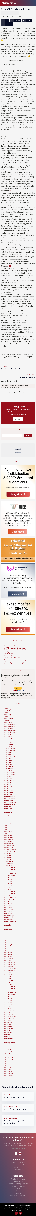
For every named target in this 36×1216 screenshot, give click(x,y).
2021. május (8, 834)
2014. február (8, 1006)
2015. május (8, 976)
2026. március (8, 719)
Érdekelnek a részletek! (18, 1148)
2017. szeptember (10, 921)
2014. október (8, 990)
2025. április (8, 740)
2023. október (8, 776)
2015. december (9, 963)
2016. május (8, 953)
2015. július (7, 972)
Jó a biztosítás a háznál (11, 654)
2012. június (8, 1046)
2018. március (8, 909)
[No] (34, 1209)
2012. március (8, 1052)
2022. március (8, 814)
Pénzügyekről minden (18, 1179)
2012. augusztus (9, 1042)
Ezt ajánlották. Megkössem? (13, 664)
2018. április (8, 907)
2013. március (8, 1028)
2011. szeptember (10, 1064)
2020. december (9, 844)
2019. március (8, 885)
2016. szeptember (10, 945)
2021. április (8, 836)
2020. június (8, 855)
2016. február (8, 959)
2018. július (7, 901)
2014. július (7, 996)
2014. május (8, 1000)
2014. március (8, 1004)
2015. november (9, 965)
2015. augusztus (9, 970)
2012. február (8, 1054)
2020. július (7, 854)
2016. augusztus (9, 947)
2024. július (7, 758)
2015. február (8, 982)
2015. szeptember (10, 968)
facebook (18, 449)
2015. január (8, 984)
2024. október (8, 752)
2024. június (8, 760)
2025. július (7, 734)
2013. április (8, 1026)
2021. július (7, 830)
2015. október (8, 967)
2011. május (8, 1072)
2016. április (8, 955)
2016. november (9, 941)
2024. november (9, 750)
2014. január (8, 1008)
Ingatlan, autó (18, 1191)
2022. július (7, 806)
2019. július (7, 877)
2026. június (8, 713)
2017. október (8, 919)
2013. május (8, 1024)
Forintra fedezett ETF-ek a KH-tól (15, 650)
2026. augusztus (9, 709)
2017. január (8, 937)
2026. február (8, 721)
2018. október (8, 895)
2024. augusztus (9, 756)
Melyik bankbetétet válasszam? (14, 1097)
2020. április (8, 859)
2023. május (8, 786)
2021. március (8, 838)
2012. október (8, 1038)
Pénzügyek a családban (18, 1186)
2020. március (8, 861)
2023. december (9, 772)
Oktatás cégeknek (18, 1165)
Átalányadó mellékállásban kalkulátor (16, 658)
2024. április (8, 764)
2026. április (8, 717)
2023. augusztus (9, 780)
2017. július (7, 925)
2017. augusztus (9, 923)
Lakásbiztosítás (18, 1169)
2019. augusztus (9, 875)
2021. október (8, 824)
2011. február (8, 1076)
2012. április (8, 1050)
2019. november (9, 869)
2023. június (8, 784)
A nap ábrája (18, 1188)
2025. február (8, 744)
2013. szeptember (10, 1016)
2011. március (8, 1074)
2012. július (7, 1044)
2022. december (9, 796)
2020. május (8, 857)
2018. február (8, 911)
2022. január (8, 818)
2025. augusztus (9, 733)
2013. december (9, 1010)
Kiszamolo (6, 13)
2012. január (8, 1056)
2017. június (8, 927)
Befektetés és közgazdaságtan (18, 1184)
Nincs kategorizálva (10, 1095)
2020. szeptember (10, 850)
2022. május (8, 810)
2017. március (8, 933)
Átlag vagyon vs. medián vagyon (15, 662)
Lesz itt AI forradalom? (11, 656)
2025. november (9, 727)
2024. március (8, 766)
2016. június (8, 951)
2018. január (8, 913)
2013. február (8, 1030)
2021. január (8, 842)
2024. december (9, 748)
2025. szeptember (10, 731)
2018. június (8, 903)
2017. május (8, 929)
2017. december (9, 915)
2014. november (9, 988)
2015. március (8, 980)
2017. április (8, 931)
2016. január (8, 961)
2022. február (8, 816)
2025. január (8, 746)
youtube (18, 452)
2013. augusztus (9, 1018)
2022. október (8, 800)
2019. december (9, 867)
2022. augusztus (9, 804)
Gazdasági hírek (18, 1181)
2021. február (8, 840)
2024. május (8, 762)
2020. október (8, 848)
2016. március (8, 957)
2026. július (7, 711)
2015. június (8, 974)
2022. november (9, 798)
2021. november (9, 822)
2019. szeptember (10, 873)
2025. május (8, 738)
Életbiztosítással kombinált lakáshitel (16, 1109)
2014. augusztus (9, 994)
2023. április (8, 788)
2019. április (8, 883)
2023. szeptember (10, 778)
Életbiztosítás (18, 1167)
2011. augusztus (9, 1066)
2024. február (8, 768)
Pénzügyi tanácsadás (18, 1162)
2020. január (8, 865)
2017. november (9, 917)
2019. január (8, 889)
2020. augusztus (9, 851)
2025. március (8, 742)
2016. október (8, 943)
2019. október (8, 871)
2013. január (8, 1032)
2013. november (9, 1012)
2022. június (8, 808)
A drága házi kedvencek (12, 652)
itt (10, 191)
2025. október (8, 729)
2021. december (9, 820)
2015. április (8, 978)
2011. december (9, 1058)
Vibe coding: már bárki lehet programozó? (17, 660)
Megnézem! (18, 419)
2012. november (9, 1036)
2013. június (8, 1022)
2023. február (8, 792)
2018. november (9, 893)
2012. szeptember (10, 1040)
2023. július (7, 782)
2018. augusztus (9, 899)
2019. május (8, 881)
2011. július (7, 1068)
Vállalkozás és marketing (18, 1196)
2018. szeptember (10, 897)
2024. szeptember (10, 754)
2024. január (8, 770)
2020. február (8, 863)
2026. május (8, 715)
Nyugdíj (18, 1193)
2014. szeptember (10, 992)
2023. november (9, 774)
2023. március (8, 790)
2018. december (9, 891)
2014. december (9, 986)
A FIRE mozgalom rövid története (15, 648)
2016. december (9, 939)
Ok (16, 1213)
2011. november (9, 1060)
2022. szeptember (10, 802)
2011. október (8, 1062)
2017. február (8, 935)
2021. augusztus (9, 828)
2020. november (9, 846)
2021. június (8, 832)
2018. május (8, 905)
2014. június (8, 998)
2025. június (8, 737)
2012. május (8, 1048)
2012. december (9, 1034)
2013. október (8, 1014)
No (20, 1213)
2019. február (8, 887)
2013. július (7, 1020)
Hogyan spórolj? (9, 646)
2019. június (8, 879)
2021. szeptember (10, 826)
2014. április (8, 1002)
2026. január (8, 723)
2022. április (8, 812)
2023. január (8, 794)
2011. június (7, 1070)
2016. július (7, 949)
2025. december (9, 725)
